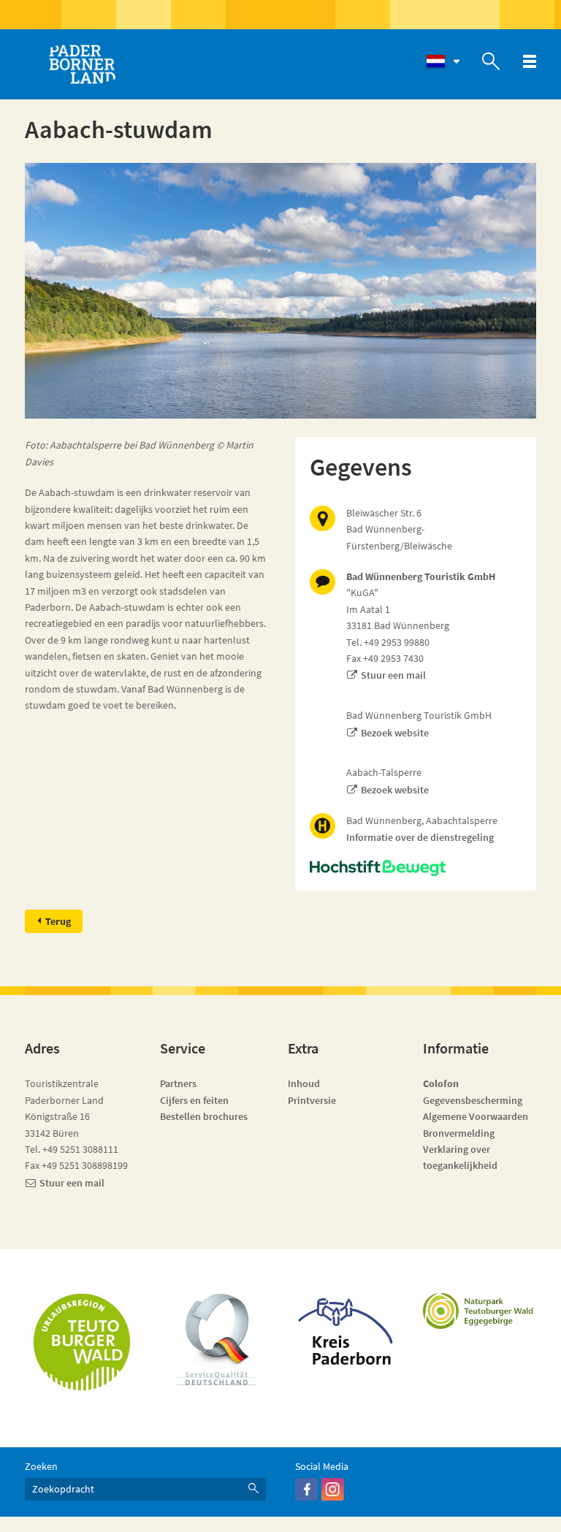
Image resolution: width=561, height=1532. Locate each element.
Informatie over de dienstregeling (420, 837)
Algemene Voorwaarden (475, 1116)
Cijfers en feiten (194, 1100)
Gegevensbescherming (472, 1100)
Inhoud (304, 1083)
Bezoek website (395, 732)
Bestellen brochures (204, 1116)
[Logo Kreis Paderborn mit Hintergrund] (345, 1329)
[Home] (82, 64)
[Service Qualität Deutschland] (216, 1339)
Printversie (312, 1100)
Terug (58, 921)
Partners (178, 1083)
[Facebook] (306, 1497)
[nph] (416, 868)
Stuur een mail (393, 675)
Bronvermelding (460, 1133)
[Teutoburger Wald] (82, 1342)
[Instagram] (332, 1497)
